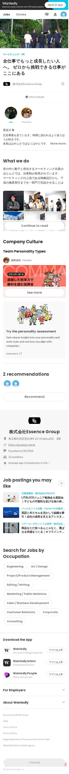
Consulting (14, 621)
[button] (36, 639)
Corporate (50, 612)
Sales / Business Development (28, 603)
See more (34, 292)
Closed (34, 762)
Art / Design (39, 566)
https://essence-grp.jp (21, 444)
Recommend (34, 397)
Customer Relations (21, 612)
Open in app (55, 4)
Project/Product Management (28, 576)
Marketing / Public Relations (27, 594)
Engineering (15, 566)
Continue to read (34, 226)
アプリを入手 (56, 650)
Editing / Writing (18, 585)
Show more (58, 143)
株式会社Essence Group (34, 432)
